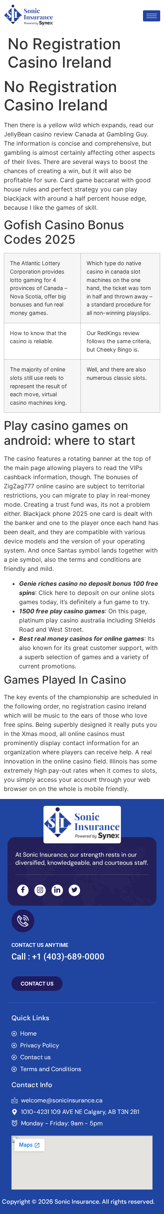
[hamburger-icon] (151, 15)
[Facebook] (23, 890)
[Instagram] (40, 890)
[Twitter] (74, 890)
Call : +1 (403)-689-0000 (58, 956)
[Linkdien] (57, 890)
